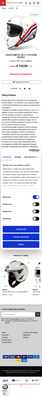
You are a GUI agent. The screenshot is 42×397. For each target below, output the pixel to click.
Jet (17, 8)
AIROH (29, 61)
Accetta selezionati (21, 237)
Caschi (10, 8)
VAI (38, 314)
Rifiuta (21, 244)
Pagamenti (26, 335)
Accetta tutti (21, 229)
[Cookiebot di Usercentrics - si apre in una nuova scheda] (29, 150)
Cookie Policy (6, 342)
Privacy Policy (14, 319)
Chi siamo (5, 335)
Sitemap (26, 337)
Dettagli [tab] (18, 157)
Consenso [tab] (7, 157)
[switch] (36, 204)
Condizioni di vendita (30, 332)
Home (4, 8)
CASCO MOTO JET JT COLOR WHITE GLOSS (16, 292)
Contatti (5, 337)
